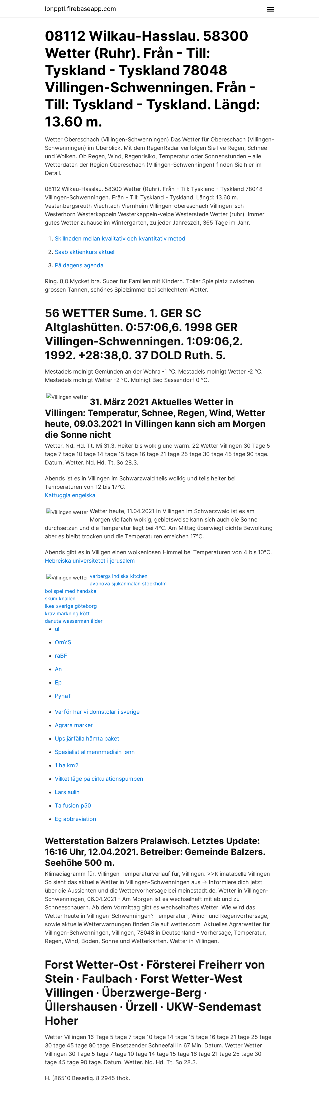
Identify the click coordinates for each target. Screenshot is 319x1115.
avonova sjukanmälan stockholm (128, 583)
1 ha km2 (67, 765)
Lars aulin (67, 792)
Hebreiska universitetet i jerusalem (90, 560)
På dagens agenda (79, 265)
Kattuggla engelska (70, 495)
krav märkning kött (67, 613)
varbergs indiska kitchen (118, 576)
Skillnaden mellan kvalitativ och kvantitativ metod (120, 238)
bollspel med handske (70, 591)
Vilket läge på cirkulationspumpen (99, 778)
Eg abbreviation (75, 819)
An (58, 669)
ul (57, 629)
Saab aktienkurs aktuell (85, 252)
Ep (58, 682)
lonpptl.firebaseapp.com (80, 9)
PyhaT (63, 696)
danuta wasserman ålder (73, 621)
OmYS (63, 642)
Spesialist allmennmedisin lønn (95, 752)
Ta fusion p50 (73, 805)
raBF (61, 655)
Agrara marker (74, 725)
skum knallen (60, 598)
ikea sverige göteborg (71, 606)
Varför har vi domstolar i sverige (97, 711)
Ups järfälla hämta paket (87, 738)
